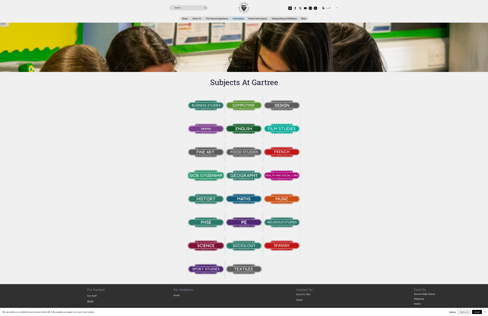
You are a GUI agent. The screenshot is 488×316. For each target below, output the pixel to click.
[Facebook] (295, 8)
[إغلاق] (484, 312)
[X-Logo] (300, 8)
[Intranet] (315, 8)
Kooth (177, 295)
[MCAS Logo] (290, 8)
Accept (477, 312)
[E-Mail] (310, 8)
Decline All (464, 312)
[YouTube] (305, 8)
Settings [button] (452, 312)
